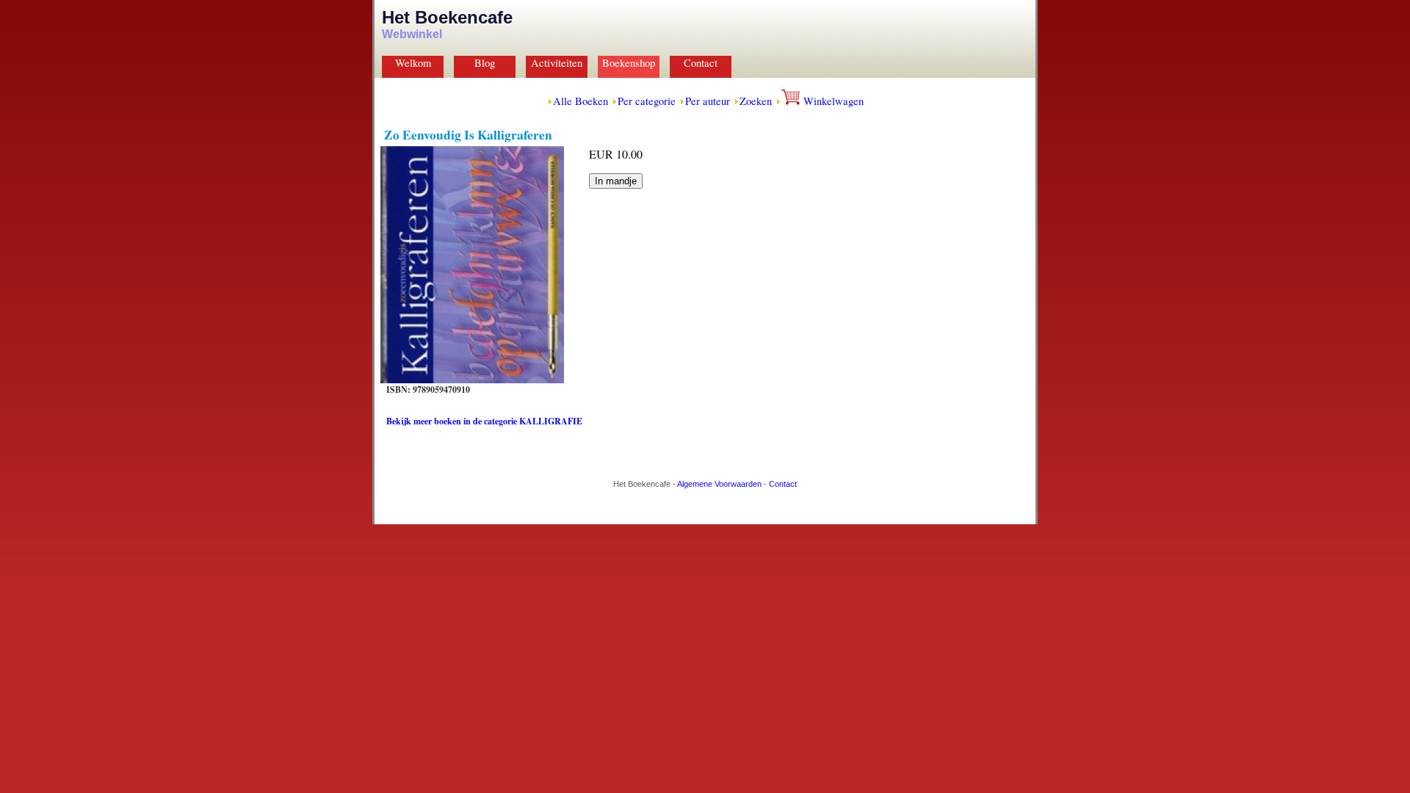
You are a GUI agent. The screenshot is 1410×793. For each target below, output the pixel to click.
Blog (484, 63)
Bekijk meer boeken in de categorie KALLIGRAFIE (484, 421)
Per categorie (647, 101)
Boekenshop (628, 63)
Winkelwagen (832, 101)
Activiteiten (556, 63)
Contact (700, 63)
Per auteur (707, 101)
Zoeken (756, 101)
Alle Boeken (580, 101)
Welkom (413, 63)
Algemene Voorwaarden (719, 483)
